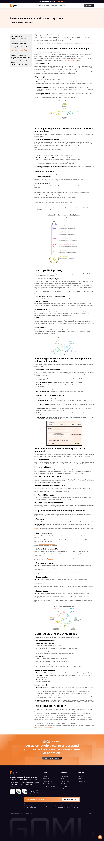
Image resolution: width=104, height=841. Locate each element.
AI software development (71, 60)
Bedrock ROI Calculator (49, 786)
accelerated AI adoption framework (45, 727)
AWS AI (63, 783)
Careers (80, 778)
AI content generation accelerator (47, 544)
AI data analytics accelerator (45, 559)
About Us (80, 776)
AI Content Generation (49, 783)
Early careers (81, 783)
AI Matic (45, 776)
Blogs (62, 778)
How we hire (81, 781)
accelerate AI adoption (84, 43)
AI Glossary (64, 786)
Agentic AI (36, 528)
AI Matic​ (46, 5)
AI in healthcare (65, 781)
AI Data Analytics (47, 781)
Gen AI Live (64, 789)
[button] (39, 5)
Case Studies (64, 776)
